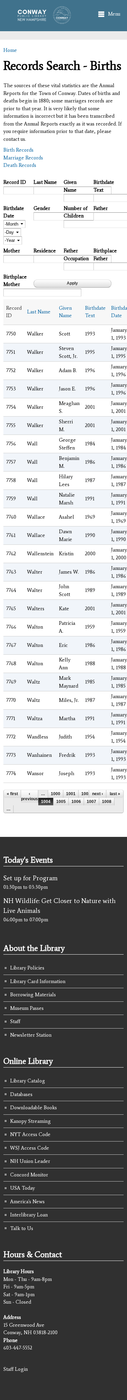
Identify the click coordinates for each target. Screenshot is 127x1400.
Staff (15, 1021)
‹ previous (29, 796)
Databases (21, 1094)
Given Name (70, 186)
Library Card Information (37, 981)
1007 (91, 801)
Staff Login (15, 1369)
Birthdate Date (13, 212)
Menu (114, 14)
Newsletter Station (30, 1035)
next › (97, 793)
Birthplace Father (105, 255)
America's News (27, 1201)
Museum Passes (27, 1008)
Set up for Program (30, 878)
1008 (106, 801)
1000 (55, 793)
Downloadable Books (33, 1108)
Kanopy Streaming (30, 1121)
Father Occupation (76, 255)
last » (115, 793)
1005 (61, 801)
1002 (86, 793)
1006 (76, 801)
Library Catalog (27, 1081)
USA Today (22, 1188)
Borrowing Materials (33, 995)
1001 (71, 793)
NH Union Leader (30, 1161)
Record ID (14, 182)
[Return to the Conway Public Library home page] (42, 21)
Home (10, 50)
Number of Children (75, 212)
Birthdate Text (103, 186)
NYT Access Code (30, 1134)
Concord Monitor (29, 1175)
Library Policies (27, 968)
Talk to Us (21, 1228)
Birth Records (18, 150)
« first (12, 793)
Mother (11, 251)
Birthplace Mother (15, 281)
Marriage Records (23, 158)
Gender (42, 208)
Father (100, 208)
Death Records (19, 165)
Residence (45, 251)
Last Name (45, 182)
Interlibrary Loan (29, 1215)
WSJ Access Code (29, 1148)
